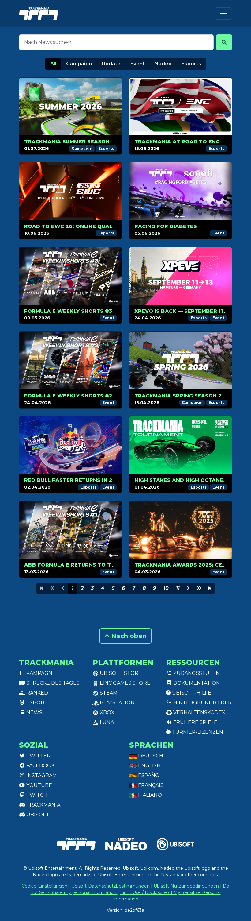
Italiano (149, 795)
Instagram (41, 775)
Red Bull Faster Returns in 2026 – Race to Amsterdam (106, 480)
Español (149, 775)
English (149, 765)
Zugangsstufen (196, 673)
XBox (106, 712)
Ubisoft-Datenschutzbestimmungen (111, 886)
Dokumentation (196, 683)
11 (178, 588)
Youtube (38, 785)
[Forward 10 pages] (199, 588)
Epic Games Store (124, 683)
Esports (191, 64)
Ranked (36, 693)
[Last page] (210, 588)
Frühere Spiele (194, 722)
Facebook (40, 765)
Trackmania (42, 805)
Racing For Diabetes (165, 226)
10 (166, 588)
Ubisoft (37, 815)
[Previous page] (63, 588)
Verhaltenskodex (198, 712)
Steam (108, 693)
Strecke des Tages (52, 683)
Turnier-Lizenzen (197, 732)
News (33, 712)
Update (111, 64)
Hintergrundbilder (202, 703)
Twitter (38, 756)
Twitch (36, 795)
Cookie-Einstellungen (45, 886)
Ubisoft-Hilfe (191, 693)
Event (137, 64)
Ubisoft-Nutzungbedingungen (187, 886)
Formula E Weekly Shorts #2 (68, 396)
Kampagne (40, 673)
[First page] (41, 588)
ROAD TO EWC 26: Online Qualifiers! (77, 226)
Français (150, 785)
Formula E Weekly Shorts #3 (68, 311)
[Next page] (188, 588)
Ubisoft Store (120, 673)
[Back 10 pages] (52, 588)
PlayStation (117, 703)
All (53, 64)
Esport (36, 703)
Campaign (79, 64)
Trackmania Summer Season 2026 (74, 142)
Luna (106, 722)
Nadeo (163, 64)
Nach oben (127, 636)
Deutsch (150, 756)
